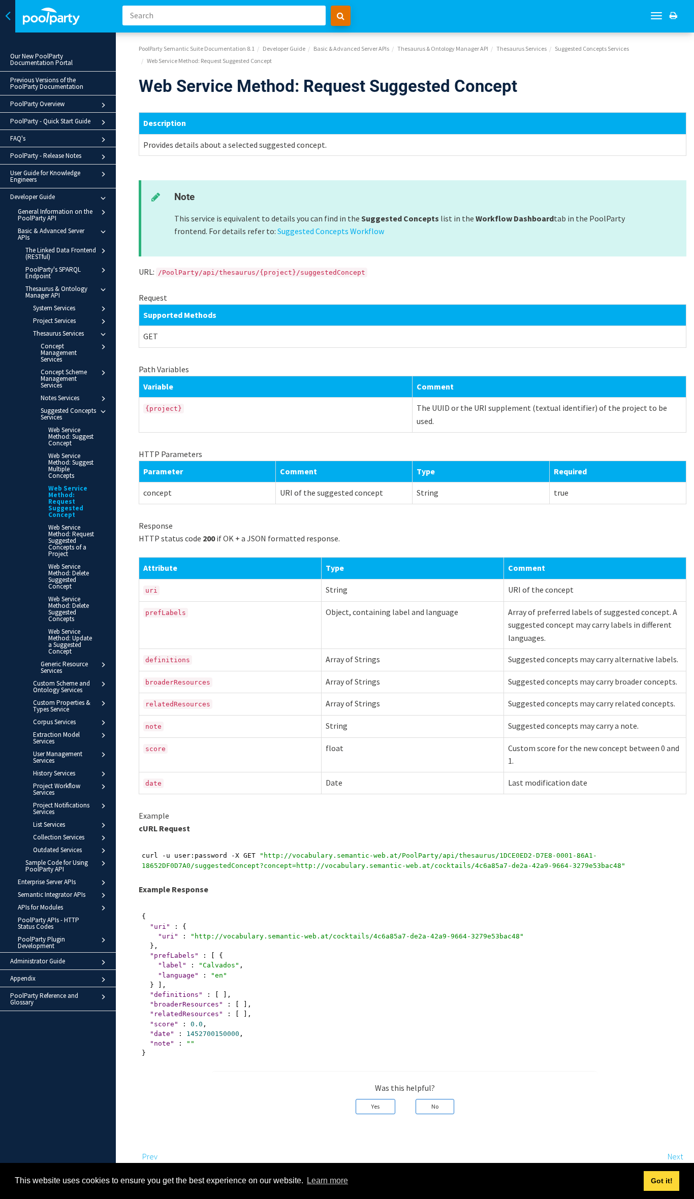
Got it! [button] (662, 1181)
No (434, 1106)
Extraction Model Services (56, 738)
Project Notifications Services (61, 808)
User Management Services (57, 757)
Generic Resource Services (64, 667)
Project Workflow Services (56, 789)
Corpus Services (54, 722)
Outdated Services (57, 850)
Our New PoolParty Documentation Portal (41, 59)
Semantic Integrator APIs (51, 894)
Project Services (54, 320)
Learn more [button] (327, 1180)
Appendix (23, 978)
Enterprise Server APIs (47, 882)
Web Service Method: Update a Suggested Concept (70, 641)
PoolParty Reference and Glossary (44, 999)
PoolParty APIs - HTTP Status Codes (48, 923)
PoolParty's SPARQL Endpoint (53, 272)
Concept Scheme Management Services (64, 379)
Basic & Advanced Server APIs (51, 234)
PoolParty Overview (37, 104)
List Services (49, 824)
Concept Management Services (59, 353)
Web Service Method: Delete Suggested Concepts (68, 609)
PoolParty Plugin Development (41, 942)
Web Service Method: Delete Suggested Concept (68, 576)
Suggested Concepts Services (68, 414)
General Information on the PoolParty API (55, 214)
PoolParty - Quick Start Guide (50, 121)
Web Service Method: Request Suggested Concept (67, 501)
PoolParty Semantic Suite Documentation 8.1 (197, 48)
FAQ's (17, 138)
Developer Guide (32, 196)
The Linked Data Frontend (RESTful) (60, 253)
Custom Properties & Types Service (61, 706)
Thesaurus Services (58, 333)
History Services (54, 773)
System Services (54, 308)
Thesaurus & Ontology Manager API (56, 292)
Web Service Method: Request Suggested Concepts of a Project (71, 540)
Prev (149, 1156)
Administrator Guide (37, 961)
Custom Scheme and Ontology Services (61, 686)
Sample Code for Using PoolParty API (56, 865)
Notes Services (60, 398)
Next (675, 1156)
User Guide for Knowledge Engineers (45, 176)
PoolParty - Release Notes (45, 155)
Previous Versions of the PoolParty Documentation (46, 83)
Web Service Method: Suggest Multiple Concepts (70, 465)
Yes (375, 1106)
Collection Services (58, 837)
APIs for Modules (40, 907)
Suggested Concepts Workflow (330, 231)
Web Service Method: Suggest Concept (70, 436)
